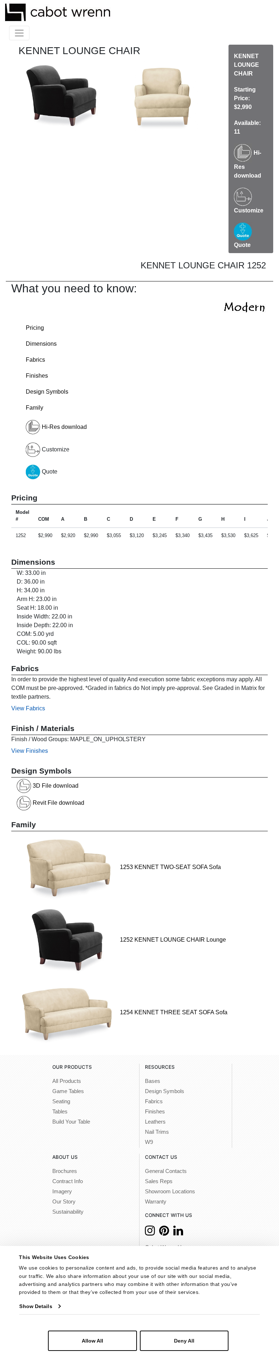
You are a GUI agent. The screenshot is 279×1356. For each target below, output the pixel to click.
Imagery (62, 1191)
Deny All (184, 1341)
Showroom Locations (170, 1191)
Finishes (37, 376)
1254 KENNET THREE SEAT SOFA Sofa (172, 1012)
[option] (61, 96)
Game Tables (68, 1091)
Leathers (155, 1122)
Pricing (35, 328)
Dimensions (41, 344)
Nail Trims (157, 1132)
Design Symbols (47, 392)
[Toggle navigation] (19, 33)
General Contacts (166, 1171)
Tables (60, 1112)
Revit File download (57, 803)
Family (34, 408)
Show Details (35, 1306)
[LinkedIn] (178, 1233)
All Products (66, 1081)
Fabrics (35, 360)
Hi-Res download (63, 427)
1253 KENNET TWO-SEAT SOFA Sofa (169, 867)
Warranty (155, 1202)
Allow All (92, 1341)
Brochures (64, 1171)
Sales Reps (159, 1181)
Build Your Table (71, 1122)
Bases (152, 1081)
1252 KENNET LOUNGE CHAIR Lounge (172, 940)
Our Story (64, 1202)
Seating (61, 1101)
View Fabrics (28, 708)
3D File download (54, 786)
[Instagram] (150, 1233)
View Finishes (29, 751)
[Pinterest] (164, 1233)
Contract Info (67, 1181)
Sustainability (68, 1212)
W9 (149, 1142)
